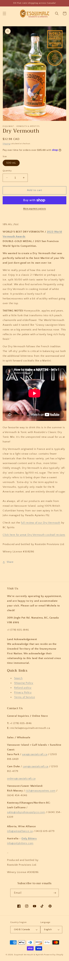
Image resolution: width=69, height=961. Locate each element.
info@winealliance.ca (20, 831)
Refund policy (22, 687)
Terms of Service (24, 697)
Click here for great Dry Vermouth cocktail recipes (34, 534)
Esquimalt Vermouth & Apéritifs (29, 955)
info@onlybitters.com (20, 843)
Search (18, 678)
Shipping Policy (23, 682)
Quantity (7, 170)
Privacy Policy (22, 692)
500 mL (11, 163)
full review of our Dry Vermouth (40, 522)
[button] (4, 13)
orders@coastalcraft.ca (21, 778)
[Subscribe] (55, 893)
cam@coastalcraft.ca (35, 766)
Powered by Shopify (53, 955)
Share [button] (10, 562)
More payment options (34, 208)
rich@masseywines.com (40, 790)
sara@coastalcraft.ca (34, 754)
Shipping (6, 144)
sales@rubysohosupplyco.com (26, 812)
